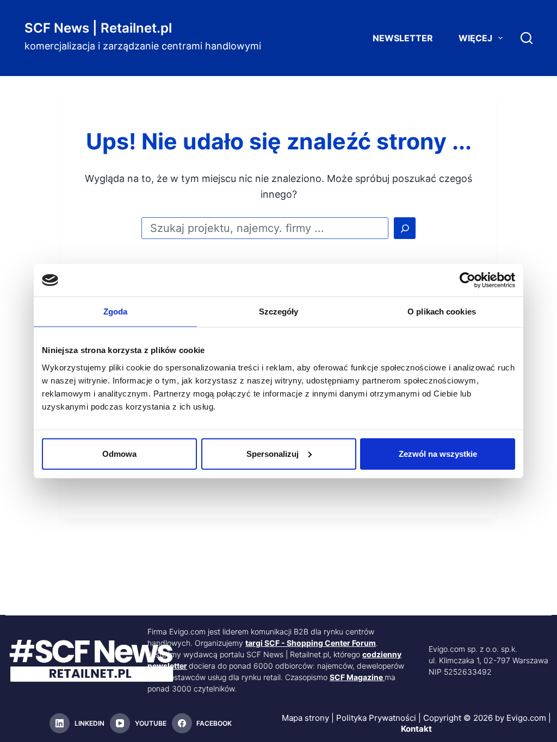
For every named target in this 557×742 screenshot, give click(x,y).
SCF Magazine (356, 677)
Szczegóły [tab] (279, 311)
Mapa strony (305, 718)
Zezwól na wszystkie (438, 453)
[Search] (527, 38)
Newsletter (403, 38)
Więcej (475, 38)
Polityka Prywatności (376, 718)
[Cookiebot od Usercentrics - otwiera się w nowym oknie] (467, 280)
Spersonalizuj (272, 453)
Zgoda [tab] (115, 311)
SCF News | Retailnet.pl (98, 28)
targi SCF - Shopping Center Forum (310, 642)
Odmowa (119, 453)
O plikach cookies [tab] (441, 311)
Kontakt (416, 729)
